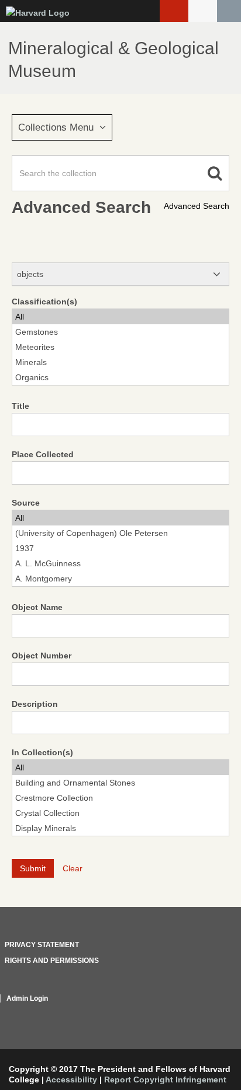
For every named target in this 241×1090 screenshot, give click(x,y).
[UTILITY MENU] (202, 11)
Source (26, 502)
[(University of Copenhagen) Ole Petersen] (120, 533)
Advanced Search (196, 206)
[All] (120, 316)
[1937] (120, 548)
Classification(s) (44, 301)
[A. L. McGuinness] (120, 563)
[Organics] (120, 377)
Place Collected (43, 454)
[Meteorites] (120, 347)
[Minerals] (120, 362)
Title (20, 406)
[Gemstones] (120, 331)
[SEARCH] (229, 11)
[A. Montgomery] (120, 578)
